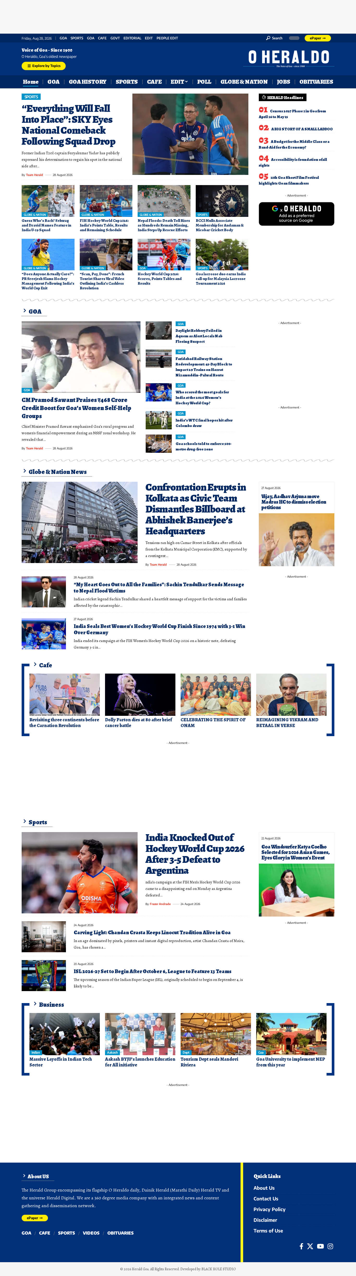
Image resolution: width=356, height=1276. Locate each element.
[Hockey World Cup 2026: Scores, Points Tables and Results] (164, 255)
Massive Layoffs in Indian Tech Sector (60, 1062)
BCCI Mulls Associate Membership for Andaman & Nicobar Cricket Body (220, 225)
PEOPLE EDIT (167, 38)
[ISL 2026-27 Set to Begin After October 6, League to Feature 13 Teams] (44, 975)
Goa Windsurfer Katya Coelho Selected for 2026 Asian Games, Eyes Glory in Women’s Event (295, 852)
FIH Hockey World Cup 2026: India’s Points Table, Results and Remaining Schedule (104, 225)
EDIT (149, 38)
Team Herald (34, 174)
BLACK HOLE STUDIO (218, 1269)
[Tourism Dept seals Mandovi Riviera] (216, 1034)
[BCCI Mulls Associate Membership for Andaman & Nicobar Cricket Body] (222, 201)
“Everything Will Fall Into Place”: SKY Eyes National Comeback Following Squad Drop (68, 124)
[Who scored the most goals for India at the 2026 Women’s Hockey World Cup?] (159, 392)
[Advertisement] (178, 15)
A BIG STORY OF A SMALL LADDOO (302, 129)
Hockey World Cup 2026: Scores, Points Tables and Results (160, 278)
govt (115, 38)
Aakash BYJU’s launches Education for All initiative (140, 1062)
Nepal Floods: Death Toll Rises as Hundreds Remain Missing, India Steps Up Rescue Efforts (164, 225)
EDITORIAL (132, 38)
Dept (186, 1052)
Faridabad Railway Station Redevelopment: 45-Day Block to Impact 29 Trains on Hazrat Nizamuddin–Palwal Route (204, 367)
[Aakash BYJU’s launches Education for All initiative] (140, 1034)
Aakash (112, 1052)
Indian (36, 1052)
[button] (274, 38)
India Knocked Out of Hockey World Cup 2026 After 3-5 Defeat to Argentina (194, 853)
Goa (90, 38)
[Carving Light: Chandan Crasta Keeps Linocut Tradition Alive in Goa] (44, 936)
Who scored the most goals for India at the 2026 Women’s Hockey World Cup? (202, 397)
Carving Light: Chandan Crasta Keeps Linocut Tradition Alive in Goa (152, 932)
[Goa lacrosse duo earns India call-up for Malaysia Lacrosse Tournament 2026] (222, 255)
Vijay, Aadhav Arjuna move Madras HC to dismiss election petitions (293, 502)
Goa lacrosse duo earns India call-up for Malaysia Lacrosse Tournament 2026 (221, 278)
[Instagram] (330, 1246)
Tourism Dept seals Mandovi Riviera (209, 1062)
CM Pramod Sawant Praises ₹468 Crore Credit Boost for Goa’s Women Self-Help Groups (76, 408)
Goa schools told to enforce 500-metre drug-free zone (204, 446)
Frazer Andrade (160, 904)
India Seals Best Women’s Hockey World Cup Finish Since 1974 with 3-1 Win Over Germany (159, 629)
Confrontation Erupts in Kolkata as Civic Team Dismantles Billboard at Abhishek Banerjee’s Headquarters (195, 509)
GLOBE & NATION (35, 214)
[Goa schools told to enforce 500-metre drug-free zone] (159, 444)
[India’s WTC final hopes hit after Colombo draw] (159, 420)
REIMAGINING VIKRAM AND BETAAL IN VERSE (287, 723)
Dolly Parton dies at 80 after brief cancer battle (138, 723)
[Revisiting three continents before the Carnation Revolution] (64, 695)
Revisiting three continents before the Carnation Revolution (64, 723)
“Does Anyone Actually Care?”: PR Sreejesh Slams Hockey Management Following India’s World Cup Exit (48, 281)
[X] (310, 1246)
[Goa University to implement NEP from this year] (291, 1034)
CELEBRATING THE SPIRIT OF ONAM (213, 723)
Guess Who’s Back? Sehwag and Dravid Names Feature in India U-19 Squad (46, 225)
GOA (63, 38)
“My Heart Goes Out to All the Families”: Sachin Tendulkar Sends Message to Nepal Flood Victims (159, 587)
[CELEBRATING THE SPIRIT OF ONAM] (216, 695)
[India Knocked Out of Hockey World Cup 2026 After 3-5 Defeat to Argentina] (80, 872)
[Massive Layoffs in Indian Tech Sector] (64, 1034)
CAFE (102, 38)
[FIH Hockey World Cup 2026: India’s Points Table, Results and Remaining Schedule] (106, 201)
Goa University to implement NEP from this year (290, 1062)
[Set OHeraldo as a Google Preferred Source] (296, 213)
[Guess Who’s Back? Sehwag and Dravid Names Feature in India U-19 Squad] (48, 201)
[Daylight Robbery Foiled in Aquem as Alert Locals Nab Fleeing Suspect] (159, 330)
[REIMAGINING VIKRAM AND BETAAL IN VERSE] (291, 695)
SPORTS (77, 38)
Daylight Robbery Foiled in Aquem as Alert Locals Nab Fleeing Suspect (199, 336)
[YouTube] (320, 1246)
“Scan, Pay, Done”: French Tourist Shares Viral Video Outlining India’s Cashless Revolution (102, 281)
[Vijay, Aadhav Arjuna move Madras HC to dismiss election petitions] (296, 539)
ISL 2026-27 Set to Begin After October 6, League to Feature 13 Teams (152, 971)
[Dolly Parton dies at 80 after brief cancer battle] (140, 695)
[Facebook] (301, 1246)
